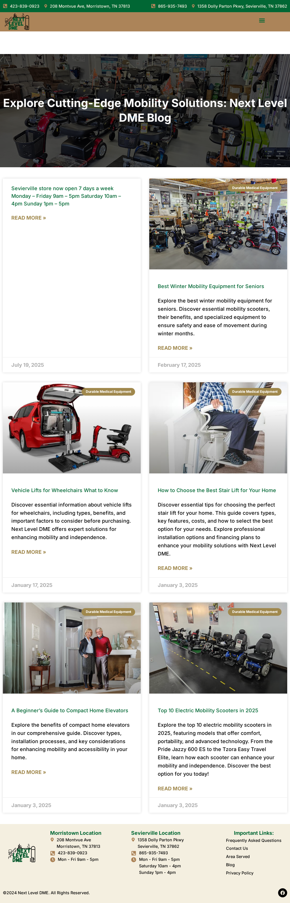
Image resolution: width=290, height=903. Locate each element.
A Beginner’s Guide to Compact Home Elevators (69, 710)
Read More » (28, 218)
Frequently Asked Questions (254, 840)
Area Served (238, 856)
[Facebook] (282, 892)
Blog (230, 864)
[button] (262, 20)
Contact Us (237, 848)
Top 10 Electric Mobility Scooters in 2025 (208, 710)
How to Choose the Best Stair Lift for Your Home (217, 490)
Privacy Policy (239, 872)
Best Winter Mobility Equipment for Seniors (211, 286)
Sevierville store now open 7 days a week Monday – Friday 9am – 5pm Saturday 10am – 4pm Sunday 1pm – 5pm (66, 196)
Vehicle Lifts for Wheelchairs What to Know (64, 490)
